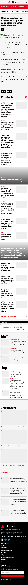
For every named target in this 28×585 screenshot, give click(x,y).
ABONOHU (4, 576)
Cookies (23, 536)
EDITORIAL (21, 6)
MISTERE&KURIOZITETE (7, 557)
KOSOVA (3, 552)
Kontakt (3, 536)
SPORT (3, 561)
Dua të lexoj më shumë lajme (8, 316)
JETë (2, 556)
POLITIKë (14, 6)
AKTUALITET (5, 6)
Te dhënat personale (14, 536)
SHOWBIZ (3, 559)
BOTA (2, 554)
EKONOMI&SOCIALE (6, 550)
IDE (2, 549)
